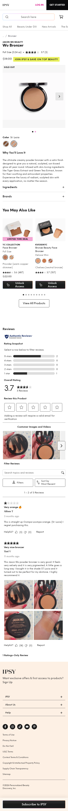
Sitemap (7, 774)
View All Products (34, 303)
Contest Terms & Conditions (15, 757)
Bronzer (12, 36)
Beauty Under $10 (27, 26)
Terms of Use (9, 735)
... (3, 36)
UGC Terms (8, 752)
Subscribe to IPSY (34, 804)
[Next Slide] (59, 96)
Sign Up (8, 682)
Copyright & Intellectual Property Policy (21, 763)
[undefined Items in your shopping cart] (61, 17)
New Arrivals (49, 26)
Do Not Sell (8, 746)
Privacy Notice (10, 740)
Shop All (7, 26)
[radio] (6, 143)
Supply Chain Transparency (15, 768)
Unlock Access (19, 284)
